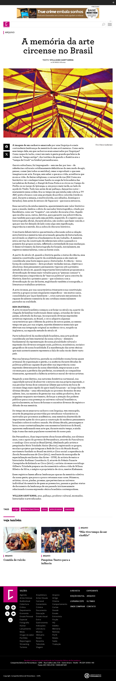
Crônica (39, 607)
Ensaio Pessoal (26, 617)
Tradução (56, 644)
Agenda (23, 595)
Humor (23, 626)
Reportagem (25, 641)
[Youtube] (13, 613)
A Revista (75, 591)
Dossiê (55, 610)
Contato (91, 607)
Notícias (56, 632)
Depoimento (25, 610)
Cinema (55, 601)
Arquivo (9, 32)
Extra (38, 620)
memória (69, 509)
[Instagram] (7, 607)
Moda (22, 632)
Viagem (39, 647)
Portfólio (24, 638)
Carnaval (40, 601)
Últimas (91, 601)
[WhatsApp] (10, 620)
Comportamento (59, 604)
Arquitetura (41, 595)
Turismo (23, 647)
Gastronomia (42, 623)
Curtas (55, 607)
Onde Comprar (77, 607)
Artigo (55, 598)
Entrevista (57, 617)
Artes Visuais (42, 598)
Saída (54, 641)
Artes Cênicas (26, 598)
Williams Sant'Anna (30, 509)
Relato (55, 638)
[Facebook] (6, 147)
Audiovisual (25, 601)
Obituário (40, 635)
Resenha (40, 641)
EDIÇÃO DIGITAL (77, 596)
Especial (23, 620)
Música (39, 632)
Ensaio (55, 613)
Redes (39, 638)
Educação (40, 613)
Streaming (24, 644)
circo (44, 509)
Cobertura (24, 604)
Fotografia (24, 623)
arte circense (56, 509)
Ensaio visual (41, 617)
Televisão (40, 644)
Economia (24, 613)
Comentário (41, 604)
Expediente (92, 591)
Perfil (54, 635)
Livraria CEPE (77, 601)
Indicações (41, 626)
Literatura (40, 629)
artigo (15, 509)
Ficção (55, 620)
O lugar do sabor (27, 635)
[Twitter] (6, 155)
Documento (41, 610)
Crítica (22, 607)
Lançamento (25, 629)
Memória (56, 629)
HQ (53, 623)
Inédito (55, 626)
